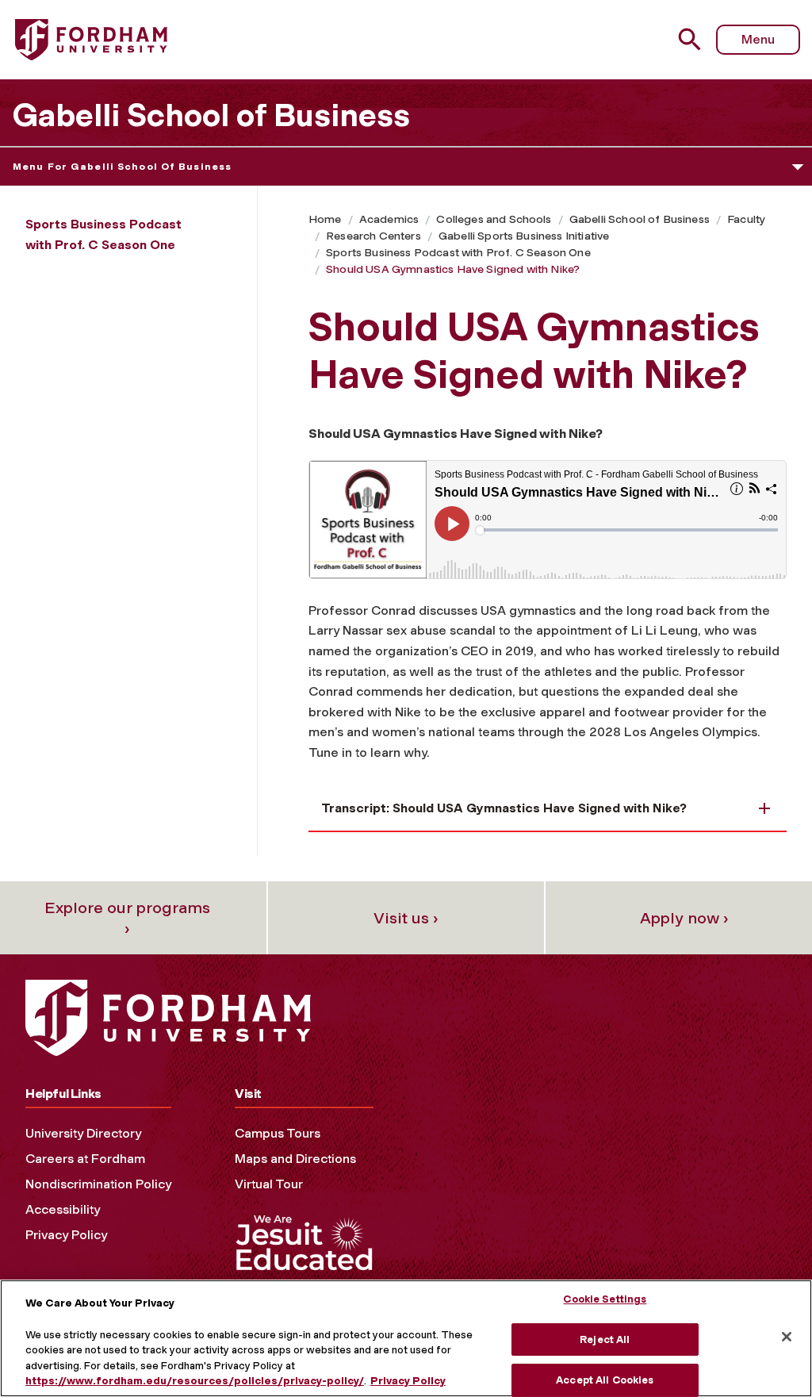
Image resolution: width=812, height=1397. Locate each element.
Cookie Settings (604, 1299)
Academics (389, 219)
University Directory (83, 1133)
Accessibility (62, 1209)
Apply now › (684, 917)
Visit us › (406, 917)
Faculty (746, 219)
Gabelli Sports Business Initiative (524, 236)
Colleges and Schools (493, 219)
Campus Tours (277, 1133)
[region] (406, 1338)
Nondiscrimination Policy (98, 1184)
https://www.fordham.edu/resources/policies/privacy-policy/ (194, 1381)
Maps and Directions (295, 1158)
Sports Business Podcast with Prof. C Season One (458, 252)
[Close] (786, 1336)
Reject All (605, 1339)
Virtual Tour (269, 1184)
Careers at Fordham (85, 1158)
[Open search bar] (692, 39)
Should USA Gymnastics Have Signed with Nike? (453, 269)
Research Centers (373, 236)
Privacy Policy (66, 1234)
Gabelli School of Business (211, 115)
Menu (758, 39)
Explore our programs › (127, 918)
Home (325, 219)
